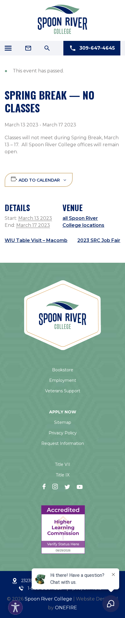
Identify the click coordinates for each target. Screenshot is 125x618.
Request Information (62, 443)
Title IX (62, 475)
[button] (14, 606)
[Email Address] (28, 48)
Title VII (62, 464)
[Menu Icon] (8, 48)
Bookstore (62, 369)
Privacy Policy (63, 433)
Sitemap (62, 422)
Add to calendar (39, 180)
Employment (62, 380)
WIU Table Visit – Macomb (36, 240)
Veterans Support (62, 391)
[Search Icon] (47, 48)
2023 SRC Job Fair (98, 240)
